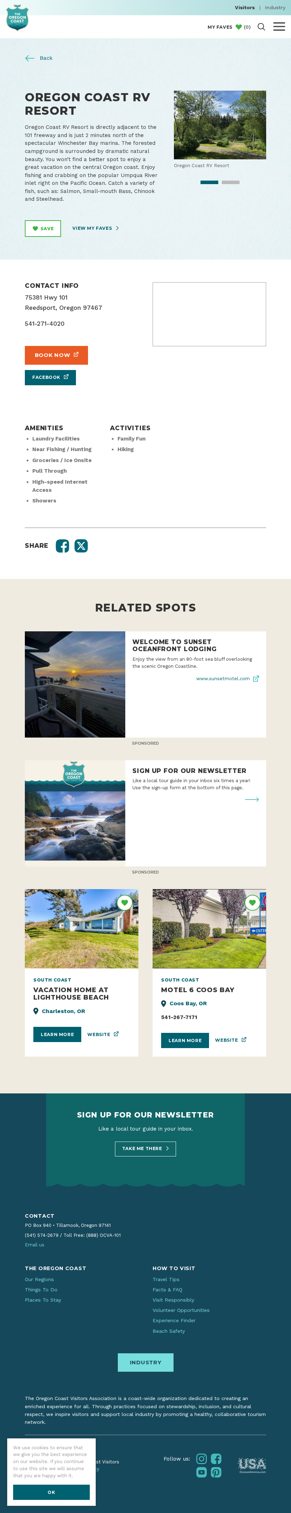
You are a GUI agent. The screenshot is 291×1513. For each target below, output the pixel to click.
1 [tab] (204, 183)
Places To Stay (43, 1300)
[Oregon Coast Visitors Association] (17, 17)
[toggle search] (261, 26)
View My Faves (92, 228)
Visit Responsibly (173, 1300)
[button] (62, 546)
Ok (51, 1492)
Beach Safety (169, 1331)
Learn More (57, 1034)
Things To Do (41, 1289)
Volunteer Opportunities (181, 1310)
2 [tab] (226, 183)
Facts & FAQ (167, 1289)
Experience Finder (174, 1320)
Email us (34, 1244)
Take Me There (142, 1148)
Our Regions (39, 1279)
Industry (275, 7)
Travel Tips (166, 1279)
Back (45, 58)
